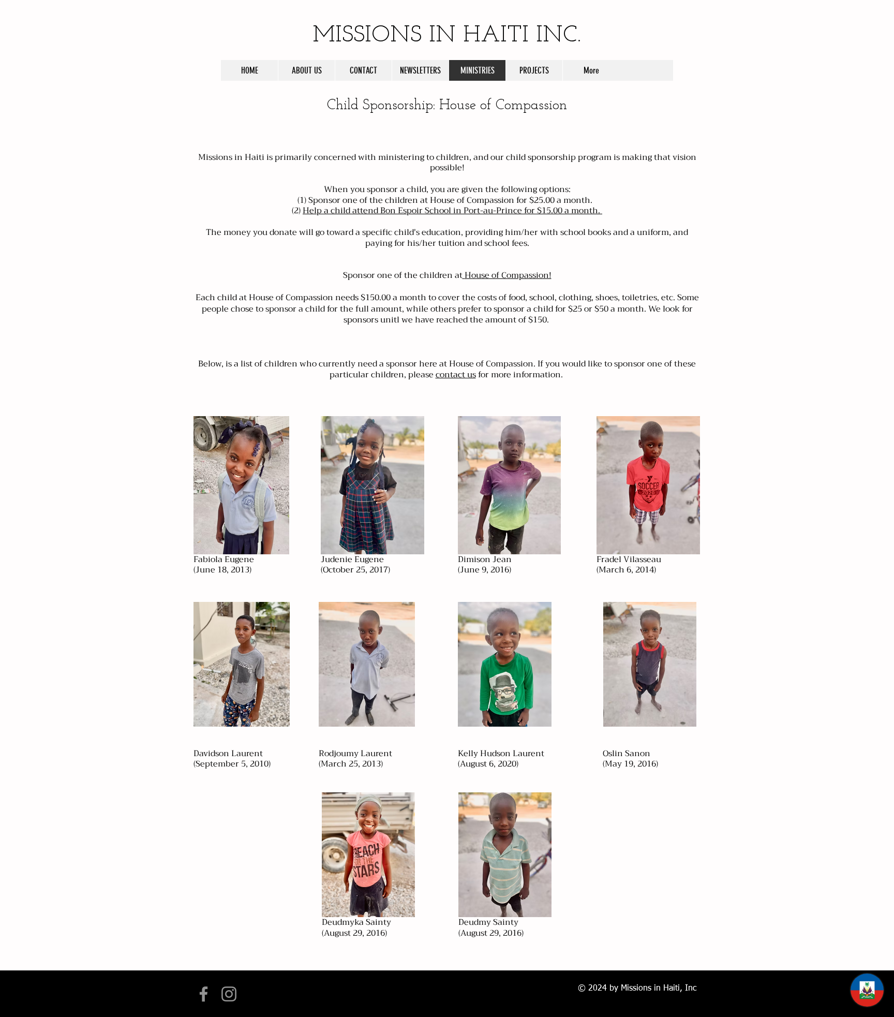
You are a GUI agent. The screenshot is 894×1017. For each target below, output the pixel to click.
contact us (456, 374)
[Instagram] (229, 994)
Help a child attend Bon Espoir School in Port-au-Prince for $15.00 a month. (452, 210)
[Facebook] (203, 994)
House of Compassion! (508, 275)
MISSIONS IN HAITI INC (446, 35)
